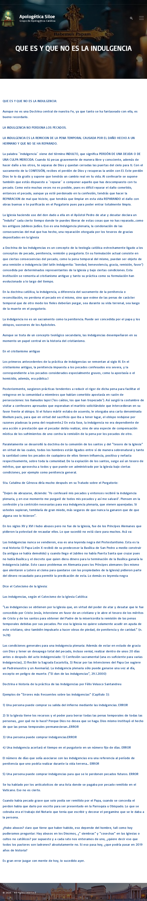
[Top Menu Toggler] (141, 18)
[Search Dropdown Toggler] (131, 18)
